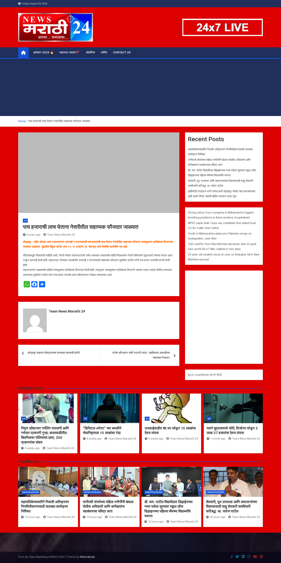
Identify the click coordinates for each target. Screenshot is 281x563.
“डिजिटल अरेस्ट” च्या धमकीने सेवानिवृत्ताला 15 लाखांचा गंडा (102, 430)
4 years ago (34, 234)
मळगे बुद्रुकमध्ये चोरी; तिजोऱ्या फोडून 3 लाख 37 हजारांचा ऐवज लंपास (232, 430)
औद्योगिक (90, 52)
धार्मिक (104, 52)
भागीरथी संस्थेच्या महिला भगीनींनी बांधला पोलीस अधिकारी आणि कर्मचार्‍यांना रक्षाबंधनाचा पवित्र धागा (108, 506)
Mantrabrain (87, 557)
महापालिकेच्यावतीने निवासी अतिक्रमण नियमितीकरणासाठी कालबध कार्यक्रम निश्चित (45, 506)
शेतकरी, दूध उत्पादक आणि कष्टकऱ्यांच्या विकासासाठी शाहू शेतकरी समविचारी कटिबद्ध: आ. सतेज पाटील (231, 506)
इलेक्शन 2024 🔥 (43, 52)
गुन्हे (25, 220)
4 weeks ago (32, 448)
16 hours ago (156, 521)
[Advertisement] (140, 87)
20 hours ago (217, 517)
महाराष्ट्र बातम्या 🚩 (69, 52)
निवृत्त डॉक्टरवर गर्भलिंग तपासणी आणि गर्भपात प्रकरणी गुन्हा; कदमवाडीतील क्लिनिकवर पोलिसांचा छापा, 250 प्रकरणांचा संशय (45, 435)
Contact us (122, 52)
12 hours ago (32, 517)
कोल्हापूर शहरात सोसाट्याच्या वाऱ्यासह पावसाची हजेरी (54, 352)
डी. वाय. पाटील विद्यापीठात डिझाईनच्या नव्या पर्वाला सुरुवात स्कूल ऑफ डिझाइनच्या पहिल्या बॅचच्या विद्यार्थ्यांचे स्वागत (168, 509)
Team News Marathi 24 (61, 234)
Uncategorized (30, 492)
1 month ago (218, 438)
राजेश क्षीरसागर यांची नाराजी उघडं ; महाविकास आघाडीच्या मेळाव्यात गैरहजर (141, 355)
